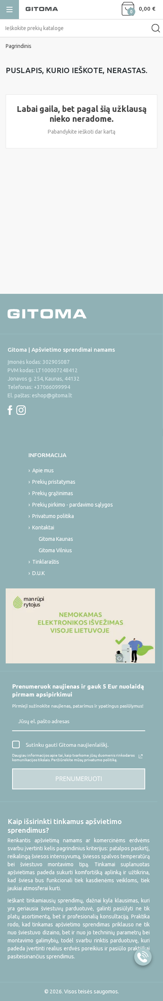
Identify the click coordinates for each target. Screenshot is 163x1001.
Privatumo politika (53, 516)
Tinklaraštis (45, 562)
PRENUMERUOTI (78, 779)
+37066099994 (52, 387)
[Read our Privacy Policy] (140, 756)
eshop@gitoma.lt (52, 395)
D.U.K (38, 573)
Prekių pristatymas (53, 482)
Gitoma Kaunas (56, 539)
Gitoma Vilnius (55, 550)
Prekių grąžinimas (52, 493)
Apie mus (43, 470)
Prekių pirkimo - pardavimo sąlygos (72, 505)
